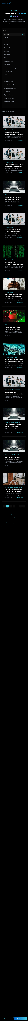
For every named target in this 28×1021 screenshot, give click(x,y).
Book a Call (21, 1018)
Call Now (8, 1018)
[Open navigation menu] (25, 2)
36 (20, 506)
